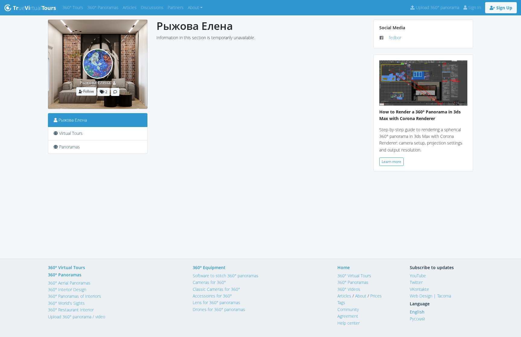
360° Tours (73, 7)
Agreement (347, 316)
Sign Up (503, 8)
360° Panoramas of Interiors (74, 296)
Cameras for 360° (209, 282)
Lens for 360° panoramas (216, 302)
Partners (177, 7)
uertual (34, 7)
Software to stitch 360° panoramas (225, 275)
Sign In (474, 7)
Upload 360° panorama (437, 7)
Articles (131, 7)
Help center (348, 323)
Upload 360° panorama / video (76, 317)
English (417, 312)
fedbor (395, 37)
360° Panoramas (104, 7)
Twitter (416, 282)
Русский (417, 319)
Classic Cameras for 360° (216, 289)
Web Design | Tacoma (430, 296)
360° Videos (348, 289)
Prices (376, 296)
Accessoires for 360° (212, 296)
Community (348, 309)
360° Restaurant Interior (71, 310)
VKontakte (419, 289)
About (360, 296)
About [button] (193, 7)
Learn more (391, 161)
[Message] (115, 92)
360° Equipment (209, 267)
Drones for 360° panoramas (219, 309)
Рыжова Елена (95, 82)
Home (343, 267)
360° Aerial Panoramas (69, 283)
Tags (341, 302)
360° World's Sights (66, 303)
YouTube (418, 275)
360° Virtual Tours (66, 267)
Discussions (153, 7)
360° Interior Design (67, 289)
